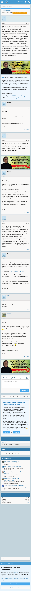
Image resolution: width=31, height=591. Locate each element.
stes (28, 502)
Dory (4, 12)
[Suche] (29, 1)
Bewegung (6, 464)
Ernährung (6, 490)
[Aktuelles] (25, 1)
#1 (28, 23)
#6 (28, 260)
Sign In (6, 432)
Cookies (4, 563)
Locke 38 (4, 442)
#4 (28, 178)
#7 (28, 302)
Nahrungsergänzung (9, 476)
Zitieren (27, 58)
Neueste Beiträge (6, 458)
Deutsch (11, 563)
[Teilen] (26, 23)
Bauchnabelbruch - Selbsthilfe (11, 461)
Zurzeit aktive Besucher (8, 439)
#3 (28, 140)
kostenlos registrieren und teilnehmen (19, 98)
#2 (28, 108)
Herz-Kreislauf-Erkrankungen (11, 483)
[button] (3, 377)
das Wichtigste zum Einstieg (17, 96)
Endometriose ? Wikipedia (17, 271)
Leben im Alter (7, 469)
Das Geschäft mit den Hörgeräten (12, 466)
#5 (28, 223)
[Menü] (2, 2)
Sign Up (17, 432)
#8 (28, 320)
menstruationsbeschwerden (19, 12)
